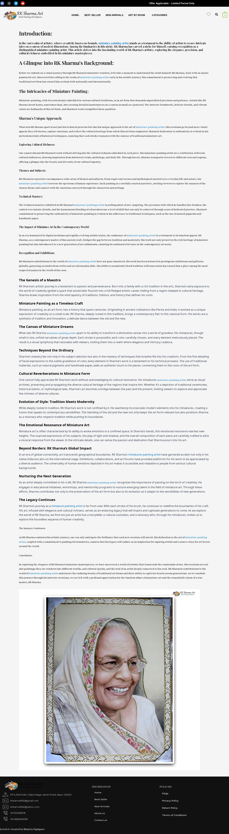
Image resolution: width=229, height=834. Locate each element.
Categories (159, 15)
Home (97, 792)
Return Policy (170, 808)
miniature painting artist (114, 43)
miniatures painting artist (144, 454)
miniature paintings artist (89, 205)
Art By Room (136, 15)
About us (99, 813)
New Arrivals (114, 15)
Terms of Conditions (174, 815)
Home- (75, 15)
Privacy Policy (170, 800)
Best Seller (92, 15)
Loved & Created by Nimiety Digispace (22, 829)
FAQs (165, 793)
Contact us (100, 820)
